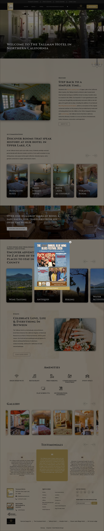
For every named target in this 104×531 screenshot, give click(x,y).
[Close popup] (70, 242)
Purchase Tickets (52, 288)
